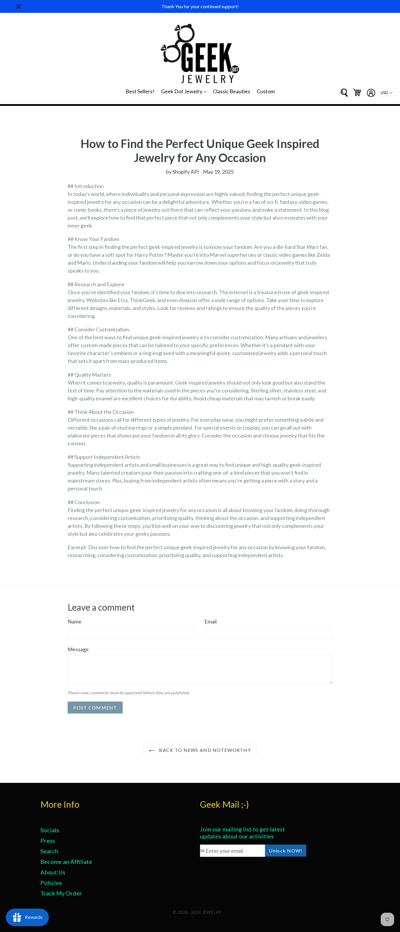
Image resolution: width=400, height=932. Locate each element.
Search (49, 851)
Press (47, 840)
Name (74, 621)
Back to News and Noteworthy (204, 750)
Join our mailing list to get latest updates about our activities (242, 833)
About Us (52, 872)
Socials (49, 829)
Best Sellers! (140, 91)
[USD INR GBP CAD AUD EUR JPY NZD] (387, 92)
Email (210, 621)
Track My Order (61, 893)
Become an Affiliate (66, 861)
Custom (266, 91)
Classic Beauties (231, 91)
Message (78, 649)
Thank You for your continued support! (200, 6)
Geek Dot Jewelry (185, 91)
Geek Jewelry (205, 912)
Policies (51, 882)
